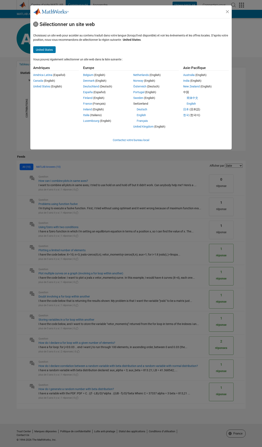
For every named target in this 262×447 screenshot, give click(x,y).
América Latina (42, 75)
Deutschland (91, 86)
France (87, 103)
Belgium (88, 75)
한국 (186, 115)
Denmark (89, 80)
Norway (138, 80)
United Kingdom (143, 126)
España (88, 92)
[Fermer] (227, 12)
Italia (86, 115)
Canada (38, 80)
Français (142, 120)
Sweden (138, 98)
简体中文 (192, 98)
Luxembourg (91, 120)
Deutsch (142, 109)
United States (41, 86)
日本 (186, 109)
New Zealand (191, 86)
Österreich (139, 86)
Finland (88, 98)
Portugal (138, 92)
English (141, 115)
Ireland (87, 109)
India (186, 80)
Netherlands (141, 75)
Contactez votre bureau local (131, 140)
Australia (189, 75)
